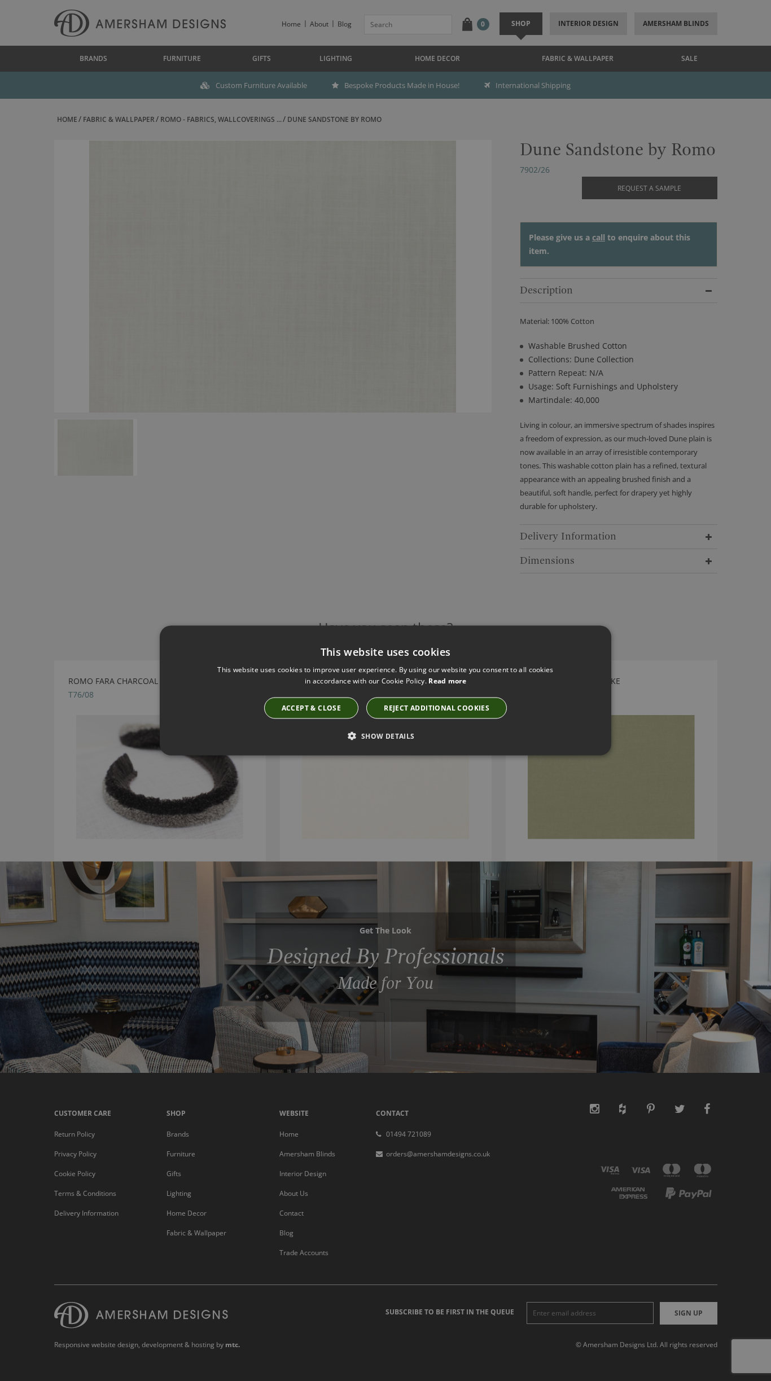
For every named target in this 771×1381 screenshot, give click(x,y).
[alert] (385, 690)
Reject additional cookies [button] (436, 708)
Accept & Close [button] (311, 708)
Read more (447, 680)
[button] (385, 736)
